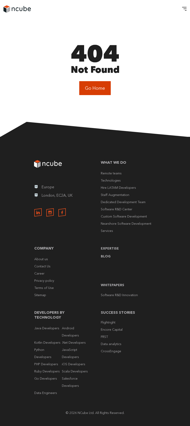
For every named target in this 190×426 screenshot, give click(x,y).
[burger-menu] (183, 9)
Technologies (111, 180)
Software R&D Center (116, 209)
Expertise (110, 248)
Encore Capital (112, 329)
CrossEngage (111, 351)
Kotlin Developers (47, 342)
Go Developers (45, 378)
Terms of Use (44, 288)
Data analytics (111, 344)
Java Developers (46, 328)
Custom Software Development (124, 216)
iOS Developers (73, 364)
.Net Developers (74, 342)
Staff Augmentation (115, 195)
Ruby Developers (47, 371)
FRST (104, 337)
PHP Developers (46, 364)
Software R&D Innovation (119, 295)
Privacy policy (44, 281)
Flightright (108, 322)
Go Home (95, 88)
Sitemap (40, 295)
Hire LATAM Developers (118, 188)
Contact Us (42, 266)
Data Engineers (45, 393)
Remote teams (111, 173)
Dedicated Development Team (123, 202)
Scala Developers (75, 371)
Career (39, 273)
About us (41, 259)
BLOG (106, 256)
